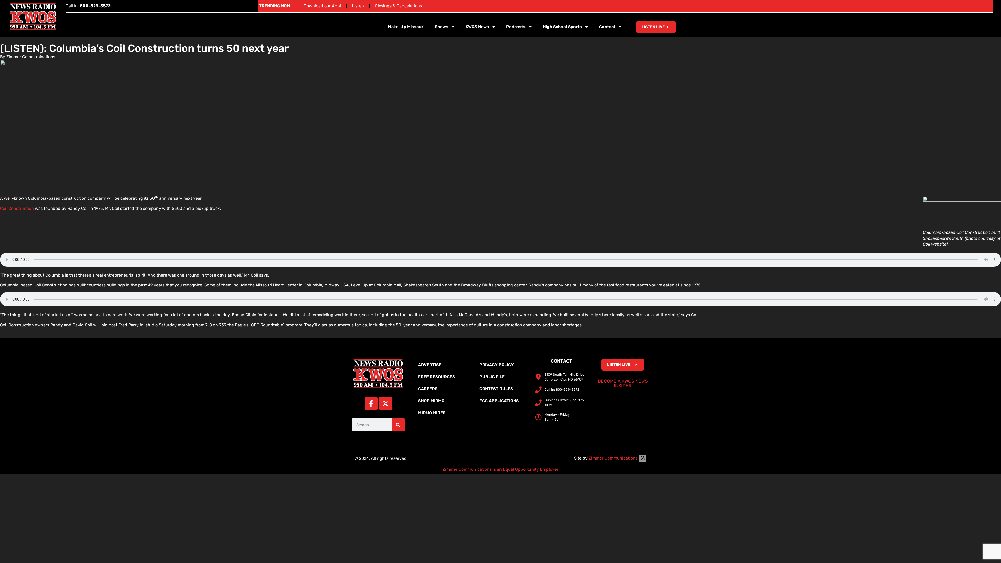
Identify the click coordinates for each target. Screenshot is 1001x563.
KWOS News (477, 26)
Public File (492, 376)
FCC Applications (499, 400)
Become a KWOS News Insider (623, 383)
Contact (607, 26)
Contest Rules (496, 388)
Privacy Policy (496, 364)
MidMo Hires (431, 412)
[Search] (398, 424)
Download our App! (322, 5)
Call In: (88, 5)
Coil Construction (17, 208)
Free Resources (436, 376)
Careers (427, 388)
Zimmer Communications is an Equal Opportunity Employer (500, 469)
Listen (358, 5)
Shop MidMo (431, 400)
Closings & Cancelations (398, 5)
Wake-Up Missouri (406, 26)
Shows (441, 26)
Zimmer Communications (614, 458)
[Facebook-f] (371, 403)
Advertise (429, 364)
